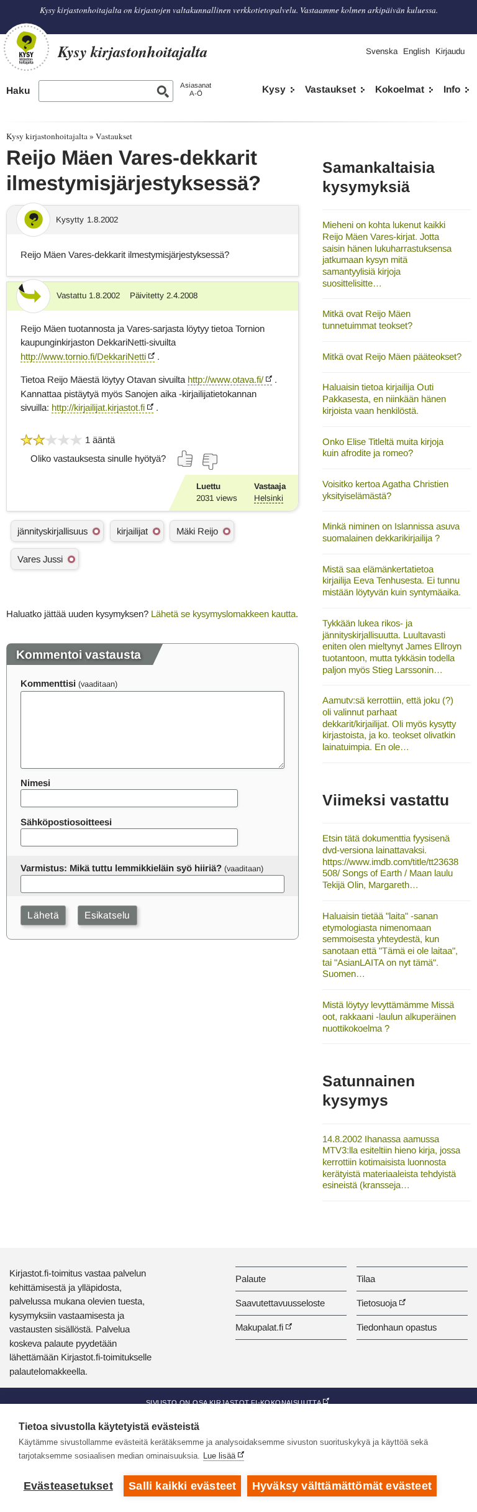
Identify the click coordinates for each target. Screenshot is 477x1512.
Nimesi (35, 782)
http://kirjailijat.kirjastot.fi (98, 407)
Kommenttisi (48, 683)
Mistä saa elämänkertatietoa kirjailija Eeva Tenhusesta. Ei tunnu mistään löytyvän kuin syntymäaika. (391, 580)
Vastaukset (330, 89)
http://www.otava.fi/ (225, 379)
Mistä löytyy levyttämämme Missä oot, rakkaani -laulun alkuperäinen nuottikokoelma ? (389, 1016)
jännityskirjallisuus (52, 531)
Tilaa (366, 1278)
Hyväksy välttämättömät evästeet (342, 1486)
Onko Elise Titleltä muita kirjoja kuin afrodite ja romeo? (382, 447)
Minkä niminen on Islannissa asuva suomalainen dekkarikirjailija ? (391, 532)
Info (451, 89)
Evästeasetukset (68, 1486)
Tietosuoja (377, 1303)
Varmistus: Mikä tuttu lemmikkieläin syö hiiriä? (121, 868)
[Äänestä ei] (209, 462)
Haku (18, 90)
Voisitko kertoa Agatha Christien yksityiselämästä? (385, 490)
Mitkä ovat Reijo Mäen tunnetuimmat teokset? (367, 319)
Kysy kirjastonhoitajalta (47, 136)
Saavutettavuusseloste (280, 1303)
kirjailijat (132, 531)
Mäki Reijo (197, 531)
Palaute (250, 1278)
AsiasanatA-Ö (195, 89)
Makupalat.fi (259, 1327)
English (416, 51)
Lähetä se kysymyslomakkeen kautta (223, 613)
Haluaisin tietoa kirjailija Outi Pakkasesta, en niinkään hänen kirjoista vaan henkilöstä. (384, 398)
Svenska (382, 51)
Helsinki (268, 498)
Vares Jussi (40, 559)
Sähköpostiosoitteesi (66, 822)
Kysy (274, 89)
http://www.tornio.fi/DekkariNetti (83, 356)
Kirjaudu (450, 51)
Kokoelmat (399, 89)
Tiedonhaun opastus (397, 1327)
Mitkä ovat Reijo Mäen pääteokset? (391, 356)
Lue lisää (219, 1455)
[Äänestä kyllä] (186, 459)
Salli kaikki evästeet (182, 1486)
